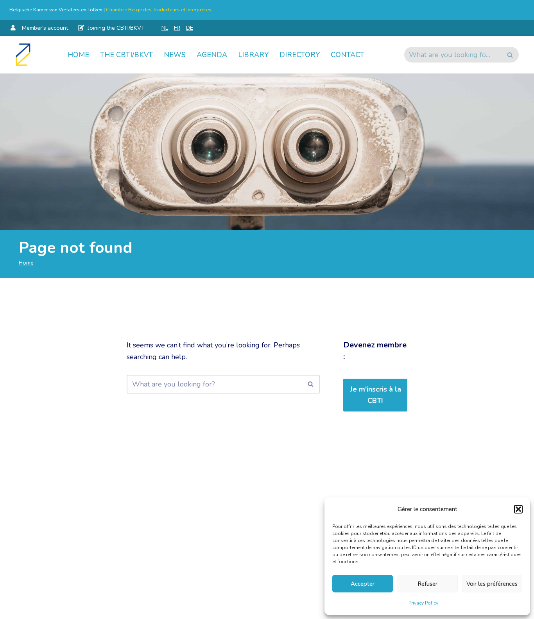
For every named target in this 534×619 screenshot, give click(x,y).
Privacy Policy (423, 603)
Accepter (363, 584)
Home (78, 54)
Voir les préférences (492, 584)
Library (253, 54)
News (175, 54)
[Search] (510, 55)
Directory (300, 54)
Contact (347, 54)
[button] (518, 509)
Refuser (427, 584)
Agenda (212, 54)
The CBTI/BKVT (126, 54)
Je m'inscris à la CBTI (375, 395)
